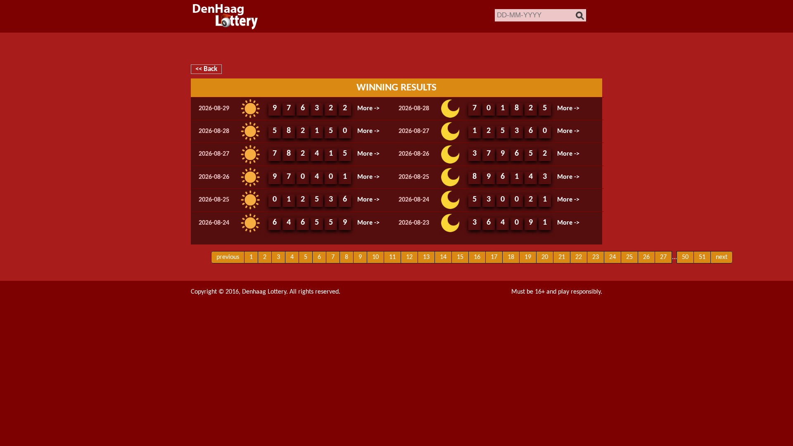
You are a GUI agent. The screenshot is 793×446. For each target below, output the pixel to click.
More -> (368, 108)
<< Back (206, 69)
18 (511, 257)
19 (528, 257)
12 (409, 257)
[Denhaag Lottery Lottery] (225, 16)
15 (460, 257)
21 (561, 257)
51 (702, 257)
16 (477, 257)
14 (443, 257)
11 (392, 257)
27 (663, 257)
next (721, 257)
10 (375, 257)
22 (578, 257)
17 (494, 257)
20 (544, 257)
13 (426, 257)
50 (685, 257)
